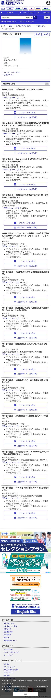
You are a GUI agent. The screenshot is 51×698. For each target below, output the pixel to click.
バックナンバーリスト (12, 72)
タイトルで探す (28, 12)
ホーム (3, 26)
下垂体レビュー (41, 26)
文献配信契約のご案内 (11, 670)
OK (25, 694)
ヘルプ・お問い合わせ (11, 652)
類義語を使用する (9, 21)
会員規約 (7, 675)
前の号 (38, 34)
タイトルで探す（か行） (24, 26)
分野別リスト (9, 75)
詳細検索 (10, 12)
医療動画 (7, 637)
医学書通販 (7, 635)
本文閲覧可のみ (28, 21)
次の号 (45, 34)
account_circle (48, 2)
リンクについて (9, 673)
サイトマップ (8, 655)
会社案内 (7, 664)
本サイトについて (9, 667)
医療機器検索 (8, 632)
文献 (10, 26)
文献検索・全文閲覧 (10, 626)
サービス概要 (8, 649)
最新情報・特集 (9, 623)
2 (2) (17, 98)
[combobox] (12, 17)
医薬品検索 (7, 629)
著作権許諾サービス (10, 640)
